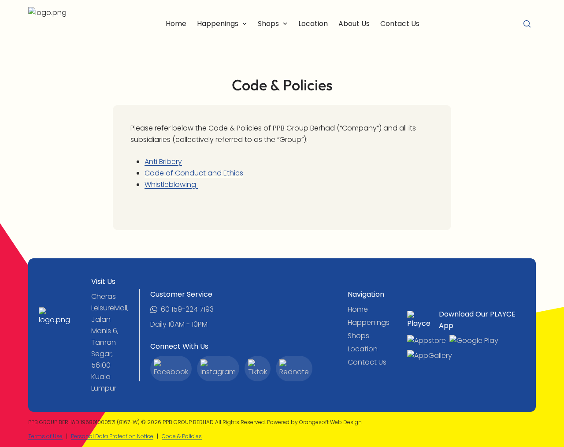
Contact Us (399, 24)
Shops (358, 336)
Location (313, 24)
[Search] (527, 24)
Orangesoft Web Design (330, 422)
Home (176, 24)
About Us (354, 24)
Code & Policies (182, 436)
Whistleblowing (171, 184)
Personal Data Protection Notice (112, 436)
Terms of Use (45, 436)
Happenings (369, 322)
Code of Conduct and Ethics (194, 173)
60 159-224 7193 (187, 309)
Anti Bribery (163, 161)
